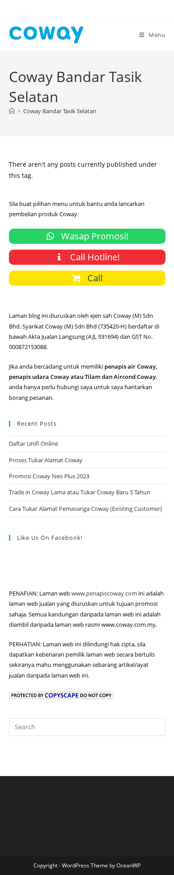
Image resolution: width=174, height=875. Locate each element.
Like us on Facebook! (50, 538)
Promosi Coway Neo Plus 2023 (49, 476)
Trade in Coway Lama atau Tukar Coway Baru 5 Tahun (79, 492)
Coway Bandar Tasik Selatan (59, 111)
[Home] (12, 111)
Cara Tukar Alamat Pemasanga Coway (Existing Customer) (85, 509)
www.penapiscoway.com (104, 593)
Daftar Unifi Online (33, 444)
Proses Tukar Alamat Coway (46, 460)
